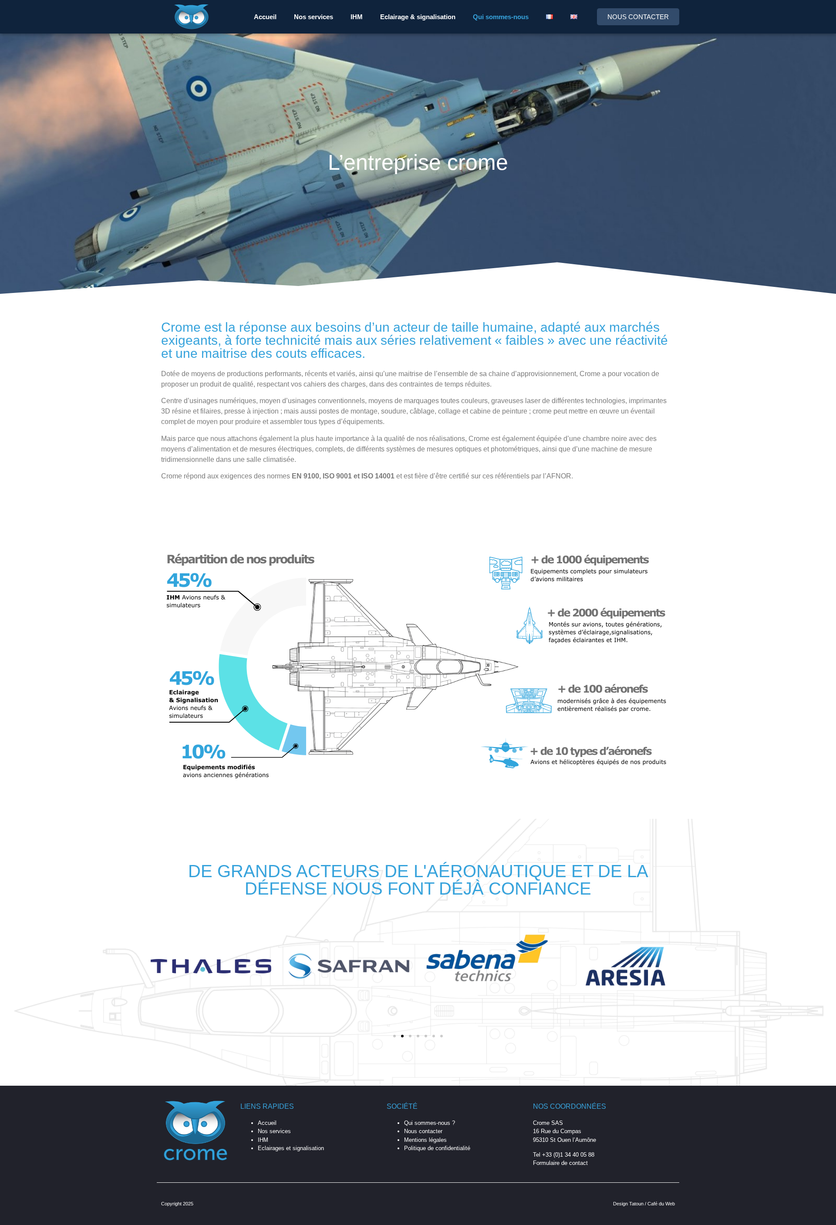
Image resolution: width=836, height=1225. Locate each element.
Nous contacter (423, 1131)
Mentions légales (425, 1140)
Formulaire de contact (560, 1163)
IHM (357, 16)
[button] (394, 1036)
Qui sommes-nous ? (429, 1123)
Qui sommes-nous (501, 16)
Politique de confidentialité (437, 1148)
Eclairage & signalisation (417, 16)
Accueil (265, 16)
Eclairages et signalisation (291, 1148)
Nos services (313, 16)
